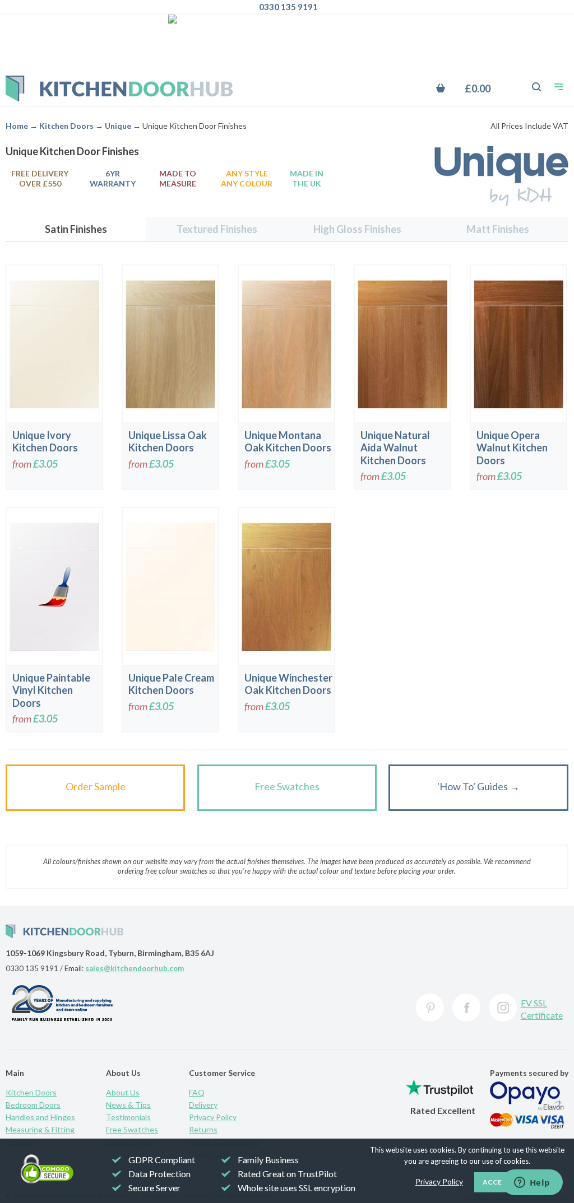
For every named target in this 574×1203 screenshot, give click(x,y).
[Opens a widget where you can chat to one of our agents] (532, 1183)
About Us (123, 1092)
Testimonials (128, 1117)
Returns (203, 1129)
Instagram (503, 1008)
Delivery (203, 1104)
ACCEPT (497, 1182)
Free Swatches (287, 786)
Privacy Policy (213, 1117)
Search (530, 81)
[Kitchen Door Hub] (119, 88)
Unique (118, 125)
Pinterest (430, 1008)
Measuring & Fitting (40, 1129)
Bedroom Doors (33, 1104)
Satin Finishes (76, 229)
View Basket (474, 88)
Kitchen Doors (66, 125)
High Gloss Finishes (357, 229)
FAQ (197, 1092)
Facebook (466, 1008)
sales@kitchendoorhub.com (134, 968)
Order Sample (96, 786)
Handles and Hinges (40, 1117)
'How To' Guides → (478, 786)
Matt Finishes (497, 229)
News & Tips (128, 1104)
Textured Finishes (217, 229)
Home (17, 125)
